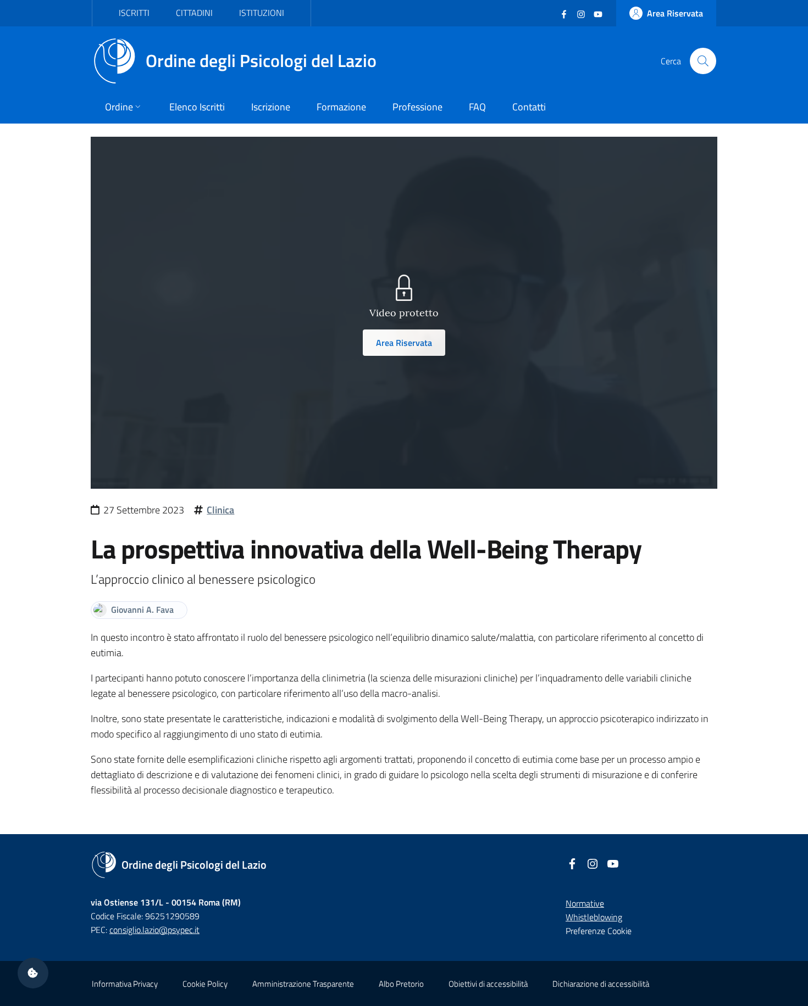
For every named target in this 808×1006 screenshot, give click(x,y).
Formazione (341, 106)
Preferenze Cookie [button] (599, 930)
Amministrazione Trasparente (303, 983)
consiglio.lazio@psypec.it (154, 929)
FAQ (477, 106)
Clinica (220, 509)
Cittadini (194, 12)
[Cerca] (703, 61)
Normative (585, 903)
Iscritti (134, 12)
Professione (417, 106)
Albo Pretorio (401, 983)
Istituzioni (261, 12)
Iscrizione (270, 106)
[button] (33, 973)
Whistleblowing (594, 917)
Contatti (529, 106)
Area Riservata (404, 342)
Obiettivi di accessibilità (488, 983)
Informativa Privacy (125, 983)
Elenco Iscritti (197, 106)
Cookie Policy (205, 983)
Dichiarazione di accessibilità (600, 983)
